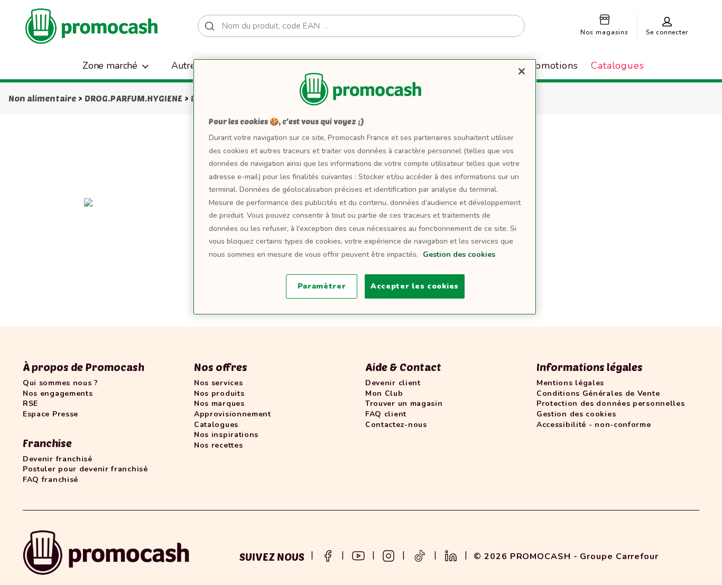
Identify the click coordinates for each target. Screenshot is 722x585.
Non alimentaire (42, 98)
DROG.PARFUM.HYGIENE (133, 98)
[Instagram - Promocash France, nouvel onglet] (388, 555)
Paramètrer (322, 286)
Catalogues (617, 65)
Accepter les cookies (415, 286)
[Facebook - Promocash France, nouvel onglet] (327, 555)
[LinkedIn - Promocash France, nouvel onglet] (451, 555)
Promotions (551, 65)
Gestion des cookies (459, 254)
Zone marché (109, 65)
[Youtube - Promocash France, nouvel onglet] (358, 555)
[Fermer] (521, 71)
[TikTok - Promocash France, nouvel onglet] (420, 555)
